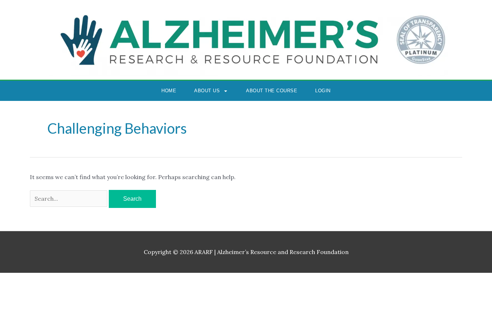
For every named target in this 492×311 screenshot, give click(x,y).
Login (323, 90)
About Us (207, 90)
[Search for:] (69, 198)
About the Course (271, 90)
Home (168, 90)
